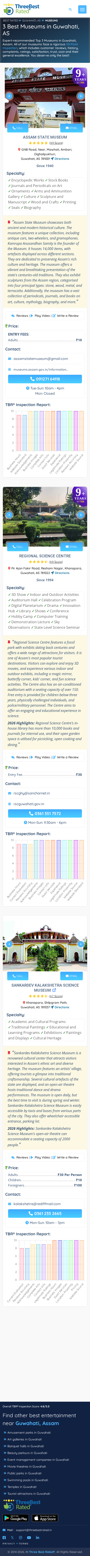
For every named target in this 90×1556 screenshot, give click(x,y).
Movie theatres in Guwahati (26, 1466)
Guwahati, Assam (37, 1423)
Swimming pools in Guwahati (27, 1480)
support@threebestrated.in (34, 1530)
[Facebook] (4, 1537)
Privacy (9, 1543)
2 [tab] (41, 117)
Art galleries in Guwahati (24, 1439)
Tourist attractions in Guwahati (28, 1494)
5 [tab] (51, 117)
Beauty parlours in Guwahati (27, 1453)
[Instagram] (20, 1537)
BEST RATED (10, 20)
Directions (61, 159)
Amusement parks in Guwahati (29, 1433)
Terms (24, 1543)
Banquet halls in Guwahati (25, 1446)
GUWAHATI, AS (31, 20)
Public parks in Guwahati (24, 1473)
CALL (19, 128)
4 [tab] (48, 117)
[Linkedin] (37, 1537)
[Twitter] (12, 1537)
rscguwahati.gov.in (29, 804)
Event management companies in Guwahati (38, 1460)
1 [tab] (37, 117)
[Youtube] (29, 1537)
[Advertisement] (45, 1356)
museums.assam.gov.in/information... (41, 369)
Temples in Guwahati (21, 1487)
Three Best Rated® (42, 1552)
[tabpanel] (45, 98)
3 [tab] (44, 117)
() (56, 142)
